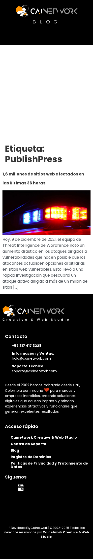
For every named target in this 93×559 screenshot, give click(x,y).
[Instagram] (45, 487)
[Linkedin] (8, 487)
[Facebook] (32, 487)
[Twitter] (57, 487)
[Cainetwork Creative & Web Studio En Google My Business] (20, 487)
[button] (86, 34)
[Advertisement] (46, 94)
